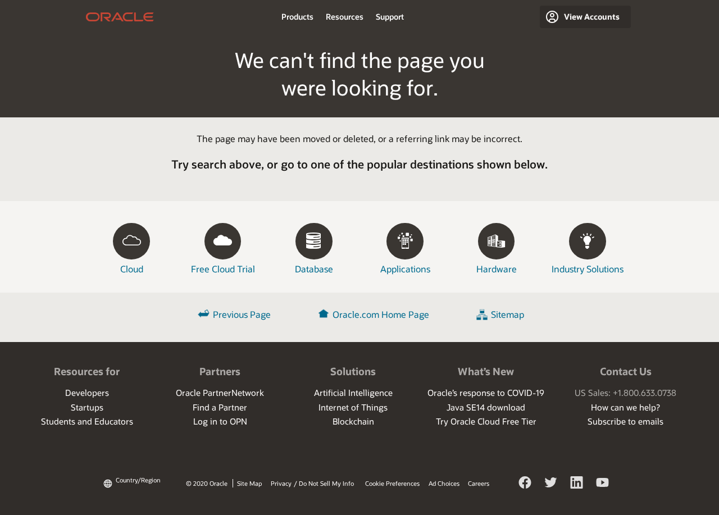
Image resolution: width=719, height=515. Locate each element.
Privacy (281, 483)
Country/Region (138, 480)
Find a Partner (220, 407)
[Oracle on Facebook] (525, 484)
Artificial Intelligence (353, 392)
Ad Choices (444, 483)
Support (390, 16)
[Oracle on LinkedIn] (576, 484)
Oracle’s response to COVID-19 (485, 392)
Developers (87, 392)
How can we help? (625, 407)
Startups (87, 407)
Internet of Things (353, 407)
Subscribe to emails (625, 421)
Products (297, 16)
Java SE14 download (486, 407)
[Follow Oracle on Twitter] (551, 484)
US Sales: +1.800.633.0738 (625, 392)
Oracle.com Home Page (381, 314)
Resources (344, 16)
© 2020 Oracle (206, 483)
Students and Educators (87, 421)
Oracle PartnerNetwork (220, 392)
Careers (478, 483)
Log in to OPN (220, 421)
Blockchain (353, 421)
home (120, 16)
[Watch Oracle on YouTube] (602, 484)
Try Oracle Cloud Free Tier (486, 421)
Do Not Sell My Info (326, 483)
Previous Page (242, 314)
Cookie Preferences (392, 483)
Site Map (249, 483)
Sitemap (507, 314)
